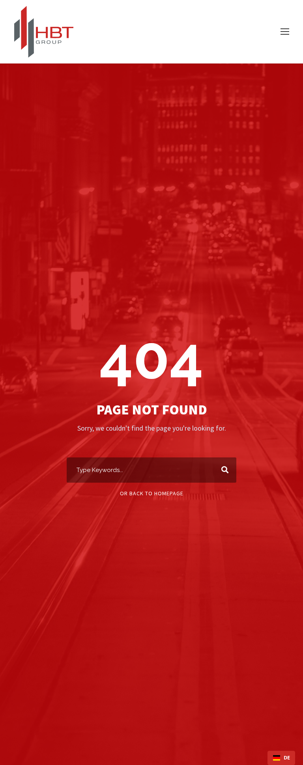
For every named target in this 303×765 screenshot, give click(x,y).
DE (287, 757)
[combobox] (281, 758)
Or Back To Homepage (151, 493)
